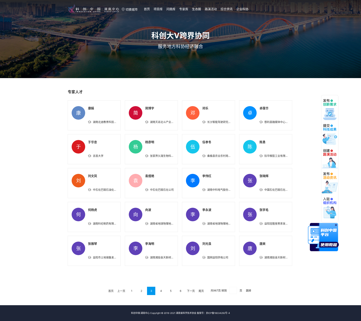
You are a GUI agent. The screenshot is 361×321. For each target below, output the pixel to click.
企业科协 (242, 9)
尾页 (201, 290)
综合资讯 (227, 9)
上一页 (121, 290)
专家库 (183, 9)
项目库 (158, 9)
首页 (147, 9)
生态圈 (196, 9)
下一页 (191, 290)
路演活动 (211, 9)
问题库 (170, 9)
